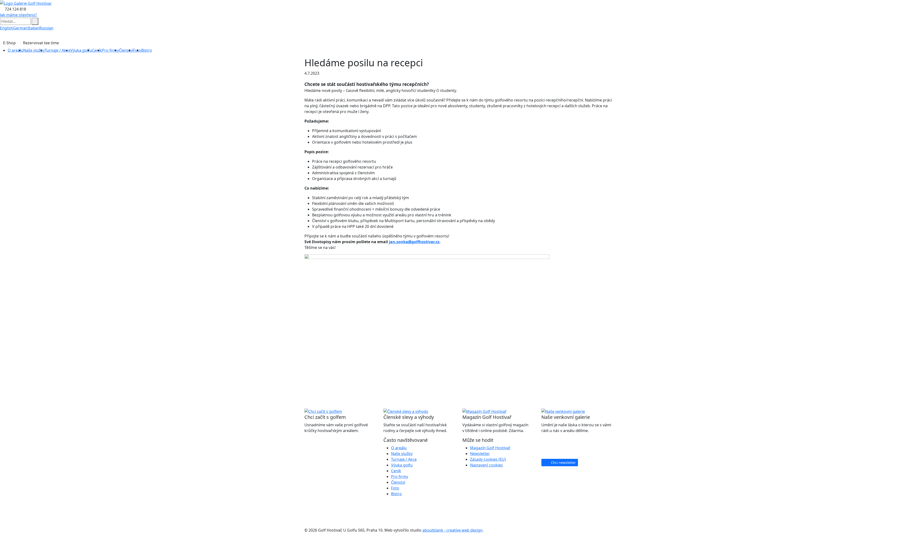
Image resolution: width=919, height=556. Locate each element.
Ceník (97, 50)
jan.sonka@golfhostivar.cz (414, 241)
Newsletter (480, 453)
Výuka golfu (81, 50)
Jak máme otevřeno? (18, 14)
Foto (395, 488)
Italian (33, 28)
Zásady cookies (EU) (488, 459)
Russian (46, 28)
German (20, 28)
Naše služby (34, 50)
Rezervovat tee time (41, 42)
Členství (126, 50)
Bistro (146, 50)
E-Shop (9, 42)
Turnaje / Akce (57, 50)
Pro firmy (110, 50)
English (6, 28)
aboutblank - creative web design (452, 530)
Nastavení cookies (486, 465)
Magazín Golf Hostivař (490, 447)
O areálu (15, 50)
